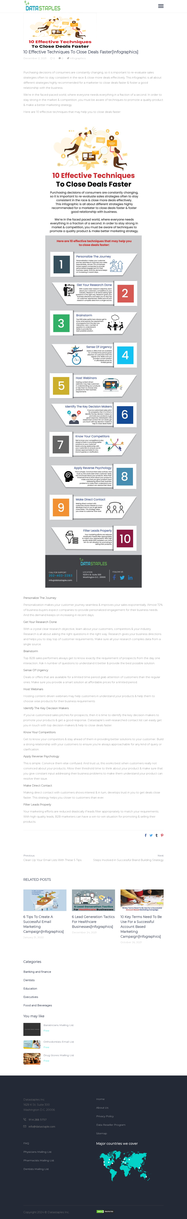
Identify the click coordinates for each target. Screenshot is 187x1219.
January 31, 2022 (33, 937)
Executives (30, 997)
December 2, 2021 (35, 58)
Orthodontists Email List (58, 1041)
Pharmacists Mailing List (38, 1160)
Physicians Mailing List (37, 1151)
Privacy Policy (105, 1116)
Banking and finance (37, 971)
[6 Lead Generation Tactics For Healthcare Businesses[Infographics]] (93, 900)
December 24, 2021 (84, 932)
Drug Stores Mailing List (58, 1055)
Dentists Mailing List (36, 1169)
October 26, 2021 (131, 942)
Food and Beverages (37, 1005)
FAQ (26, 1143)
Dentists (29, 980)
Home (100, 1099)
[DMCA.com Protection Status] (130, 1211)
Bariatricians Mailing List (58, 1025)
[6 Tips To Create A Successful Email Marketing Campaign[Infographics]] (44, 900)
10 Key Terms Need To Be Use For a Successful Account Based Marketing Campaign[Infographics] (141, 927)
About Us (102, 1107)
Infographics (78, 58)
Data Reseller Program (110, 1124)
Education (30, 988)
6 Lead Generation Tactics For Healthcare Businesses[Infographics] (93, 922)
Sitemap (101, 1133)
